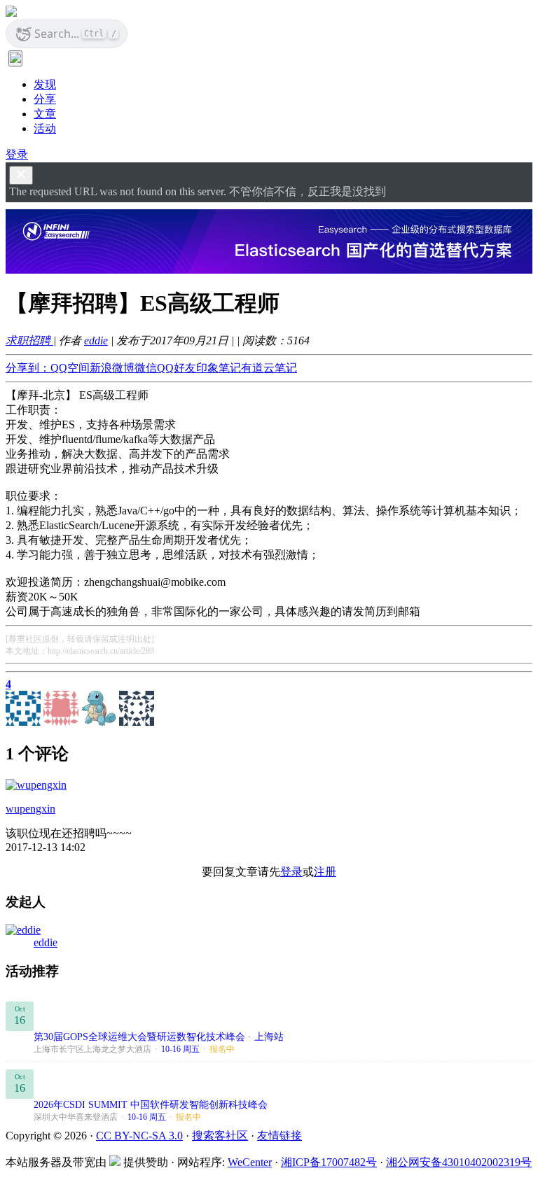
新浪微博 (112, 368)
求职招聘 (29, 340)
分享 (45, 99)
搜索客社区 (220, 1136)
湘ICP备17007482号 (329, 1162)
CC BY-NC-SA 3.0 (139, 1136)
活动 (45, 128)
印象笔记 (218, 368)
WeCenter (250, 1162)
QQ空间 (70, 368)
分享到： (28, 368)
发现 (45, 84)
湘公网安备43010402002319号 (459, 1162)
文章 (45, 114)
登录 (17, 154)
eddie (96, 340)
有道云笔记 (269, 368)
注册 (325, 872)
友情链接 (279, 1136)
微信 (145, 368)
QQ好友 (176, 368)
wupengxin (30, 809)
